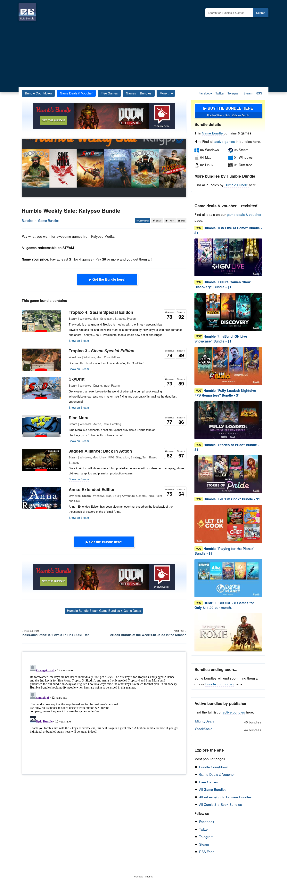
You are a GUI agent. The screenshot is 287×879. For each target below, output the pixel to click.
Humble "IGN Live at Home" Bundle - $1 (228, 230)
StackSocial (228, 729)
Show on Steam (79, 340)
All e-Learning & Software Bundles (225, 796)
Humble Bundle (236, 184)
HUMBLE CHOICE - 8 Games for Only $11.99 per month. (224, 605)
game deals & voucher (244, 214)
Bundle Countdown (38, 93)
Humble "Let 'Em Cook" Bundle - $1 (232, 499)
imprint (149, 876)
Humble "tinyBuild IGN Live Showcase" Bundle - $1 (220, 338)
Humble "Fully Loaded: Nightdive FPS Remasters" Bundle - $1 (225, 393)
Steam (247, 93)
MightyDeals (228, 721)
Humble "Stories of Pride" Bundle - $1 (226, 447)
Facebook (205, 93)
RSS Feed (207, 851)
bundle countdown (219, 683)
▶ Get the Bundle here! (107, 279)
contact (138, 876)
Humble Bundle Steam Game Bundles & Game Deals (104, 610)
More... (164, 93)
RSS (259, 93)
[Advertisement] (143, 52)
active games (224, 141)
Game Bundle (213, 133)
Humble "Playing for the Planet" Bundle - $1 (224, 551)
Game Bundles (49, 220)
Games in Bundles (139, 93)
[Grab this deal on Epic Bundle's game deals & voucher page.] (228, 257)
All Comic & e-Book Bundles (220, 804)
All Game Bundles (212, 789)
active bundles (234, 712)
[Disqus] (104, 712)
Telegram (233, 93)
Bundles (27, 220)
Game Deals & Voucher (76, 93)
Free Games (109, 93)
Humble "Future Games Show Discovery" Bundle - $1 (222, 284)
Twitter (219, 93)
